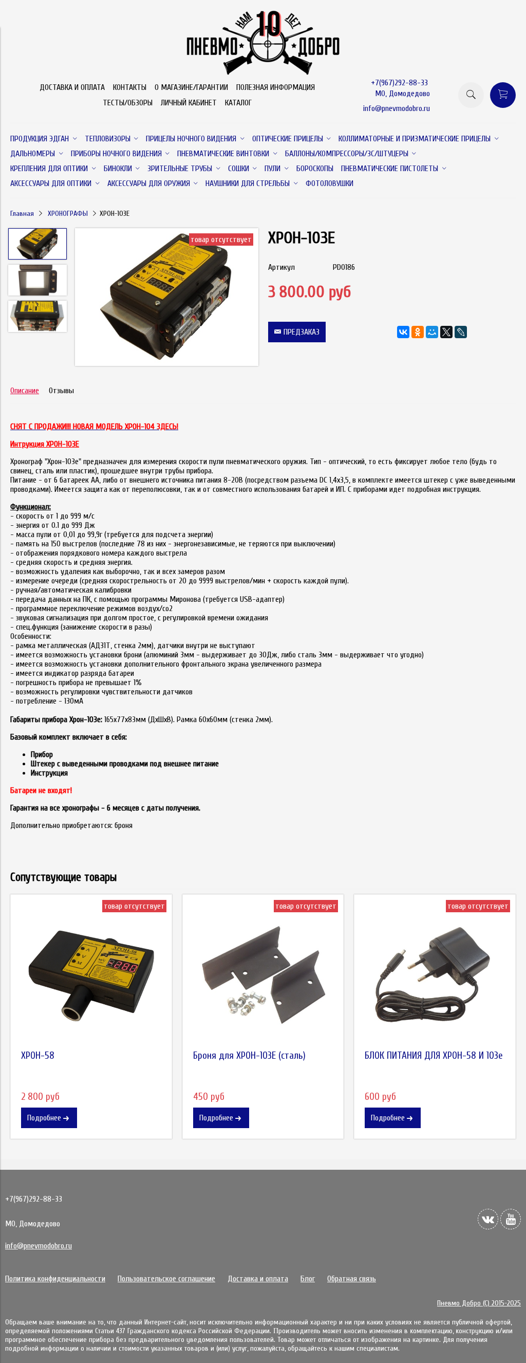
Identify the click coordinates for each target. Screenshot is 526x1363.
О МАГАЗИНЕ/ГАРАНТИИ (191, 87)
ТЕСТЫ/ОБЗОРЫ (128, 102)
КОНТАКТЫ (129, 87)
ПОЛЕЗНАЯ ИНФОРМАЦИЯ (275, 87)
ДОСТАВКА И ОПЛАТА (72, 87)
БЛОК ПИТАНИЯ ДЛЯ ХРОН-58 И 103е (434, 1055)
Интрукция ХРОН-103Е (44, 444)
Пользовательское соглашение (166, 1278)
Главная (22, 213)
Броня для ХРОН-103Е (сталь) (249, 1055)
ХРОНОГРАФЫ (68, 213)
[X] (446, 332)
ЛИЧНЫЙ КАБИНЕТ (189, 102)
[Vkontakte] (488, 1219)
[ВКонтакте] (403, 332)
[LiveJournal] (461, 332)
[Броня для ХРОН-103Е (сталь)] (263, 975)
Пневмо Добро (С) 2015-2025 (479, 1303)
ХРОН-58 (37, 1055)
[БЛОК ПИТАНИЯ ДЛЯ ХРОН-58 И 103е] (435, 975)
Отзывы (61, 390)
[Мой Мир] (432, 332)
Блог (307, 1278)
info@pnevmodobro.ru (396, 108)
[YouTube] (510, 1219)
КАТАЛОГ (238, 102)
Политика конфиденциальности (55, 1278)
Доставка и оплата (258, 1278)
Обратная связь (351, 1278)
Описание (24, 390)
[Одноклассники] (417, 332)
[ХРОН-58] (91, 975)
